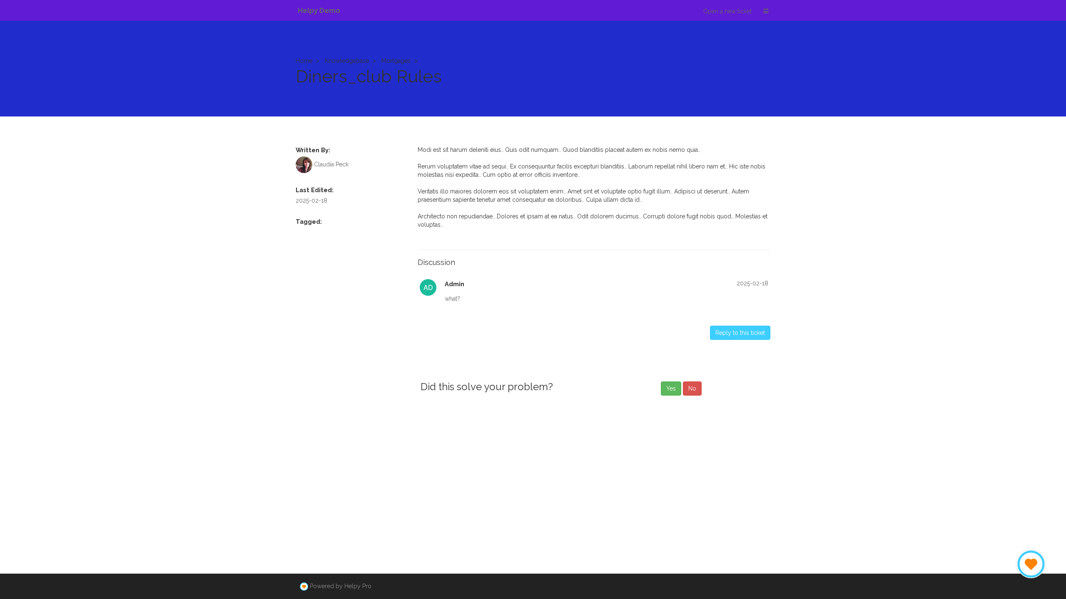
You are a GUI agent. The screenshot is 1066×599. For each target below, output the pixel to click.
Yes (671, 388)
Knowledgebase (347, 60)
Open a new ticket (727, 11)
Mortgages (396, 60)
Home (304, 60)
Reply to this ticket (740, 332)
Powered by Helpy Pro (340, 586)
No (692, 388)
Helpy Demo (319, 10)
